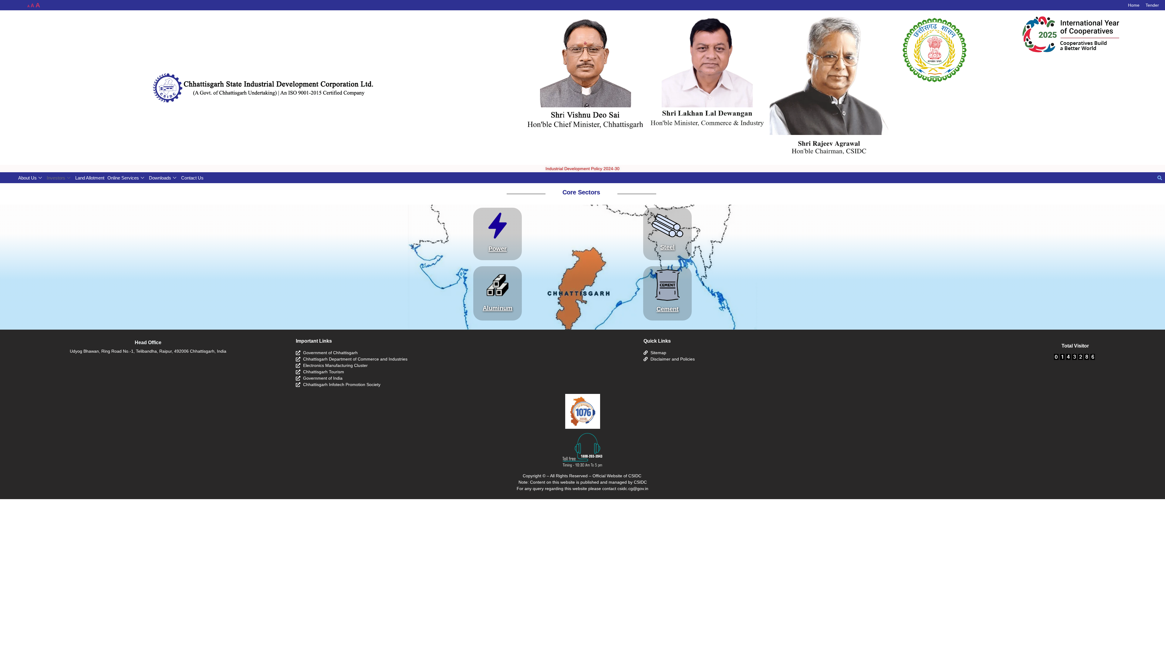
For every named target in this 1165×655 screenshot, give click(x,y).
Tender (1152, 5)
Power (497, 248)
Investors (56, 177)
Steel (667, 247)
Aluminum (497, 308)
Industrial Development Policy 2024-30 (582, 168)
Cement (668, 309)
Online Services (123, 177)
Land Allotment (89, 177)
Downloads (160, 177)
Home (1134, 5)
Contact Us (192, 177)
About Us (27, 177)
